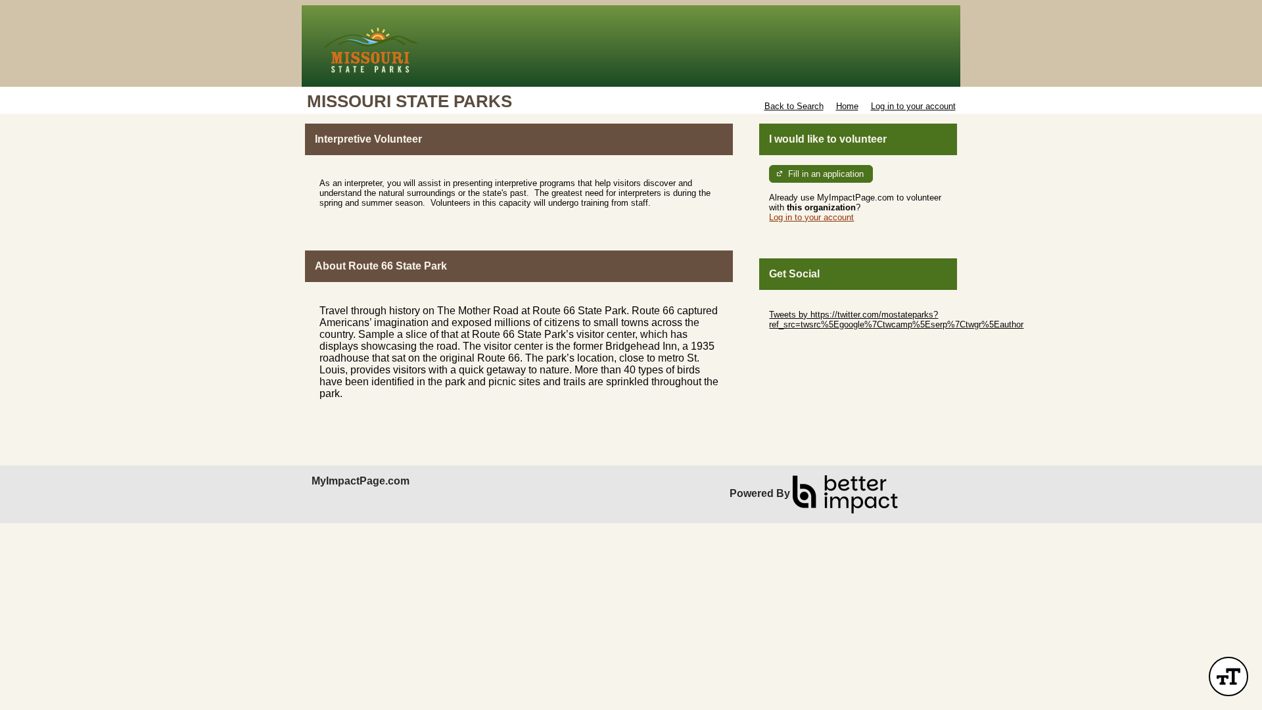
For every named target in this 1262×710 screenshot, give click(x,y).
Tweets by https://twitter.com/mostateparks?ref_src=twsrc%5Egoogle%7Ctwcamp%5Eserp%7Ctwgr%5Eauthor (896, 319)
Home (847, 106)
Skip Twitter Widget (806, 305)
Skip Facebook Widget (812, 344)
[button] (1228, 676)
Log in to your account (913, 106)
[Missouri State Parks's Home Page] (631, 46)
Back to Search (794, 106)
